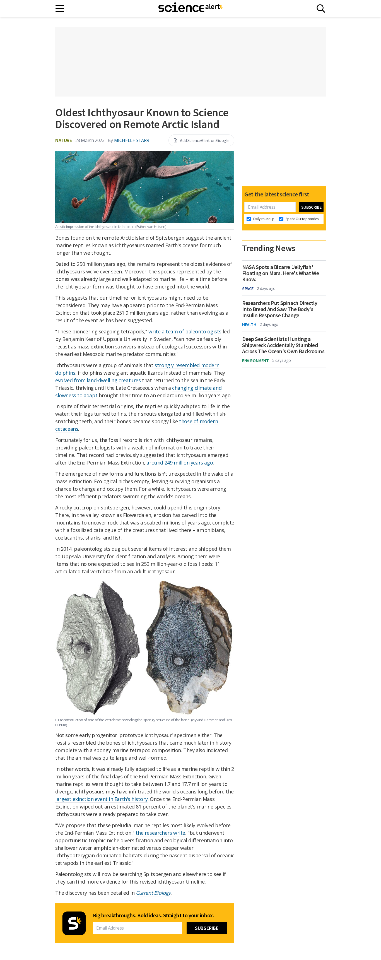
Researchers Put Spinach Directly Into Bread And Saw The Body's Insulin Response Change (279, 309)
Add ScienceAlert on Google (205, 140)
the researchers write (160, 832)
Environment (255, 360)
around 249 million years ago (179, 462)
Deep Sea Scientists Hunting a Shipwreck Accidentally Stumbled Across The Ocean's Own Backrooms (283, 345)
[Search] (321, 8)
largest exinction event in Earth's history (101, 799)
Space (248, 288)
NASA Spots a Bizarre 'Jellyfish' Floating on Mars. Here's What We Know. (280, 273)
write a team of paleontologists (184, 331)
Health (249, 324)
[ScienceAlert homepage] (190, 8)
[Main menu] (60, 8)
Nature (63, 140)
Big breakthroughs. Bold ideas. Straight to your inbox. (153, 915)
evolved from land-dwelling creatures (98, 380)
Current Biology (153, 892)
